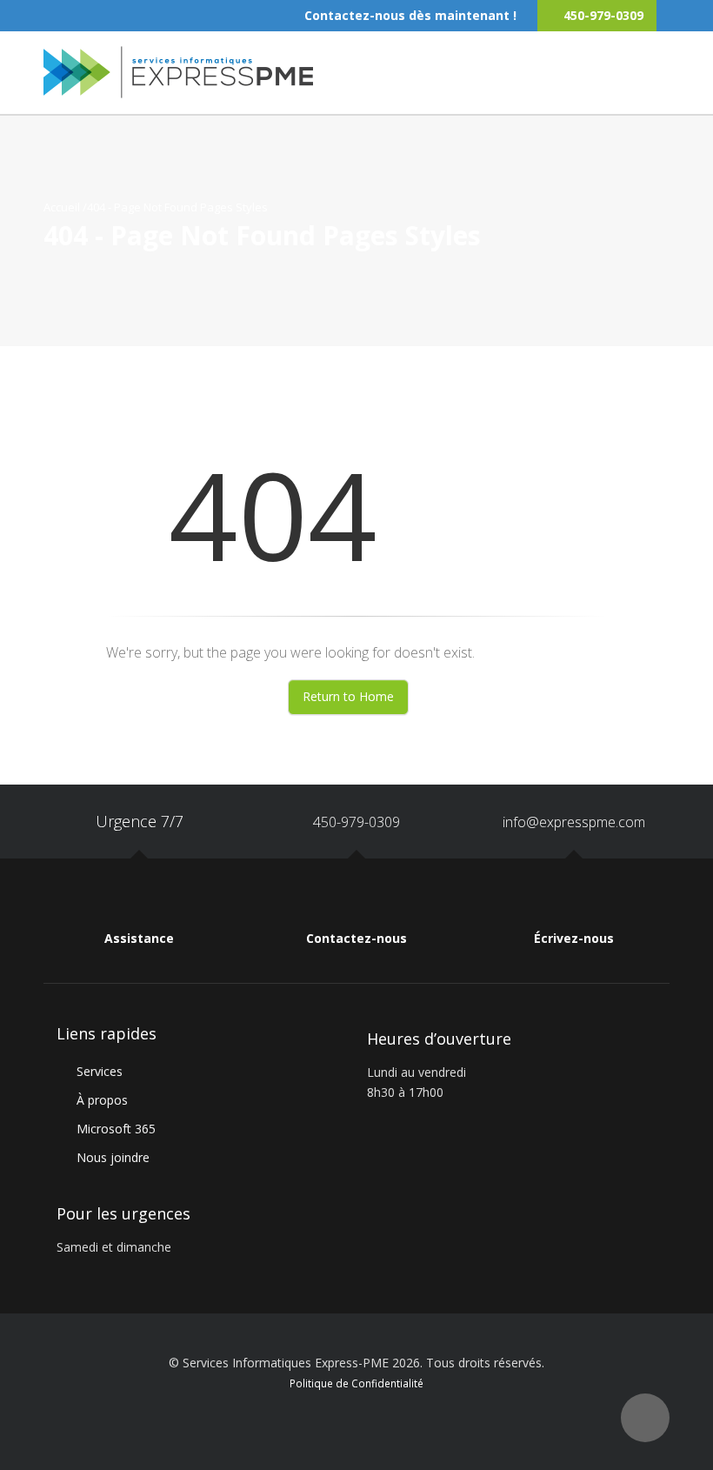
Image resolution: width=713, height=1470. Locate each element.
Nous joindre (113, 1157)
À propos (102, 1100)
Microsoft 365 (116, 1128)
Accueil (61, 207)
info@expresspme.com (574, 822)
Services (100, 1071)
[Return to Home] (178, 70)
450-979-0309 (356, 822)
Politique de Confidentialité (356, 1383)
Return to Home (348, 696)
